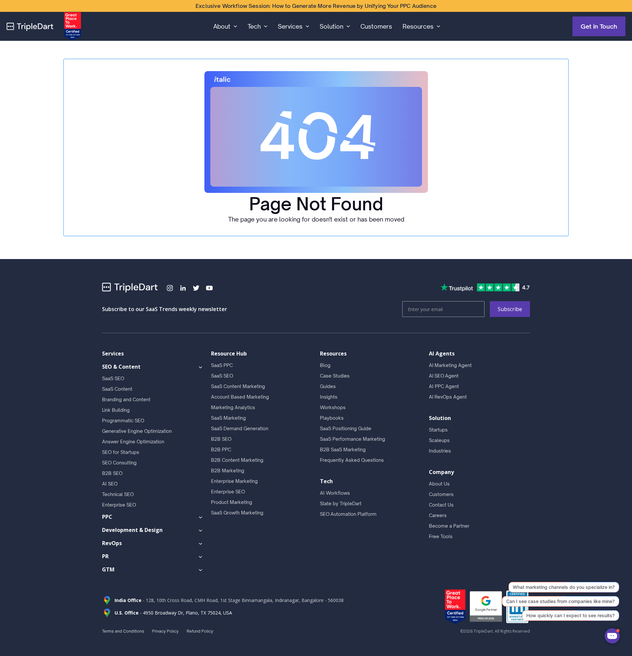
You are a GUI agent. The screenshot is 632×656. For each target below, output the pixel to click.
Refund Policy (200, 631)
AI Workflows (335, 493)
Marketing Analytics (233, 407)
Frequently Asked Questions (352, 460)
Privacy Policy (165, 631)
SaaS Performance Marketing (352, 439)
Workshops (333, 407)
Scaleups (439, 440)
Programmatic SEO (123, 420)
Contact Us (441, 505)
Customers (376, 26)
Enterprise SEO (119, 505)
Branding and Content (126, 399)
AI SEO (110, 483)
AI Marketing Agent (450, 365)
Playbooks (332, 418)
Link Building (116, 410)
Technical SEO (118, 494)
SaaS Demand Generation (239, 428)
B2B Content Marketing (237, 460)
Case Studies (335, 376)
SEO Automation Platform (348, 514)
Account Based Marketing (240, 397)
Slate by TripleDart (340, 503)
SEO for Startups (120, 452)
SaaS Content (117, 389)
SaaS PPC (222, 365)
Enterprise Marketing (234, 481)
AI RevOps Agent (448, 397)
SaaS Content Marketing (238, 386)
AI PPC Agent (444, 386)
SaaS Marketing (228, 418)
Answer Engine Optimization (133, 441)
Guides (328, 386)
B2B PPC (221, 449)
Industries (440, 451)
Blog (325, 365)
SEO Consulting (119, 462)
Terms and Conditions (123, 631)
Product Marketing (231, 502)
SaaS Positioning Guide (345, 428)
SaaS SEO (113, 378)
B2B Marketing (227, 470)
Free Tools (441, 536)
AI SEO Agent (444, 376)
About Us (439, 483)
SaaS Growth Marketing (237, 512)
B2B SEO (112, 473)
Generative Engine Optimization (137, 431)
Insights (328, 397)
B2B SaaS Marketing (343, 449)
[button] (225, 26)
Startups (438, 430)
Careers (438, 515)
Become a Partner (449, 526)
